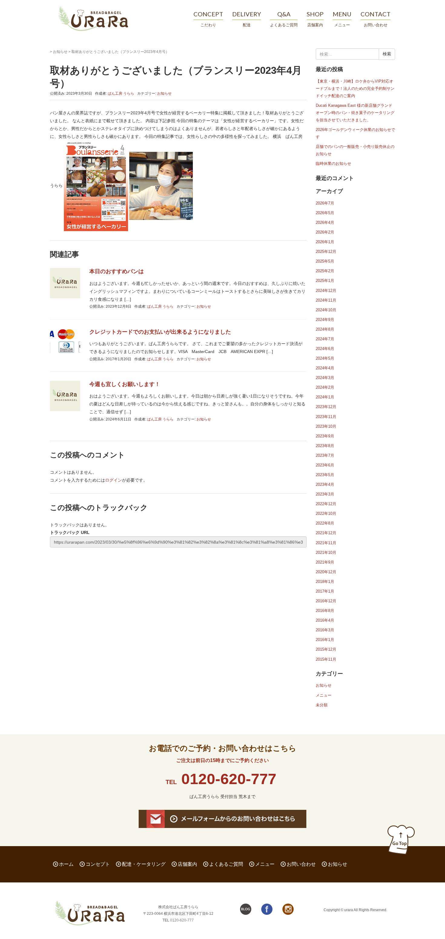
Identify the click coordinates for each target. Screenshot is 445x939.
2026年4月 (325, 222)
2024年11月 (326, 300)
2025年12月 (326, 251)
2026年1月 (325, 242)
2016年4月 (325, 620)
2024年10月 (326, 310)
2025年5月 (325, 261)
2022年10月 (326, 513)
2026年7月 (325, 203)
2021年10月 (326, 552)
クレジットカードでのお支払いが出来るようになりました (160, 332)
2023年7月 (325, 455)
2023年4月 (325, 484)
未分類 (322, 705)
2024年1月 (325, 397)
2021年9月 (325, 562)
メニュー (323, 695)
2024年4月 (325, 368)
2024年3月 (325, 377)
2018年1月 (325, 581)
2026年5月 (325, 213)
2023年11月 (326, 416)
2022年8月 (325, 523)
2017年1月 (325, 591)
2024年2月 (325, 387)
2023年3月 (325, 494)
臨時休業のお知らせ (333, 163)
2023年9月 (325, 436)
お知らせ (60, 52)
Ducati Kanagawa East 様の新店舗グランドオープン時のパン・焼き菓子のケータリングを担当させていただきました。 (355, 112)
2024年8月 (325, 329)
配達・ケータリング (144, 864)
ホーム (66, 864)
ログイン (113, 480)
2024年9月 (325, 319)
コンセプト (98, 864)
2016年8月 (325, 610)
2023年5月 (325, 475)
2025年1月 (325, 280)
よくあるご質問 (226, 864)
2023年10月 (326, 426)
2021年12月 (326, 533)
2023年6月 (325, 465)
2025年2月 (325, 271)
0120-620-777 (228, 779)
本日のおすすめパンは (116, 271)
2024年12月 (326, 290)
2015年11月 (326, 659)
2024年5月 (325, 358)
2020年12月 (326, 572)
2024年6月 (325, 348)
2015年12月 (326, 649)
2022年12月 (326, 504)
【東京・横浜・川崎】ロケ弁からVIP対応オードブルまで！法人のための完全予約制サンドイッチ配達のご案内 (355, 88)
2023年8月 (325, 445)
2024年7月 (325, 339)
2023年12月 (326, 406)
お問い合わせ (301, 864)
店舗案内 (187, 864)
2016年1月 (325, 639)
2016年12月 (326, 601)
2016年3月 (325, 630)
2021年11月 (326, 543)
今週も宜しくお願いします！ (124, 384)
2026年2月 (325, 232)
